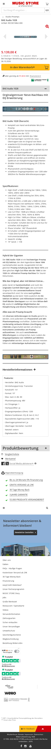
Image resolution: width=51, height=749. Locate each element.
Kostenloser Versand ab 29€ (15, 572)
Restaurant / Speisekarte (13, 606)
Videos (5, 610)
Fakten (5, 564)
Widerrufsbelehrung (23, 737)
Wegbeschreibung (11, 639)
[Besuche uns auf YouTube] (30, 746)
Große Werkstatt (10, 601)
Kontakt (21, 734)
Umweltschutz (9, 630)
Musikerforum (12, 734)
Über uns (7, 560)
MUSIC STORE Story (11, 593)
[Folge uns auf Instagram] (25, 746)
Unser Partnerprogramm (13, 589)
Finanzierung (8, 581)
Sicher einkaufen (10, 622)
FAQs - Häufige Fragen (12, 568)
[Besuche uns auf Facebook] (21, 746)
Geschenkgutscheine (12, 635)
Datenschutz (38, 734)
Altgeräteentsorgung (14, 473)
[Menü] (18, 649)
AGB (33, 737)
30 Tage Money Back (11, 576)
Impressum (29, 734)
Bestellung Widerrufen (12, 643)
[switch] (16, 651)
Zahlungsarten (9, 618)
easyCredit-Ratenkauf (12, 585)
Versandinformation (11, 614)
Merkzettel (10, 458)
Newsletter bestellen (24, 532)
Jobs (4, 597)
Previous (5, 36)
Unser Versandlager (11, 626)
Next (45, 36)
